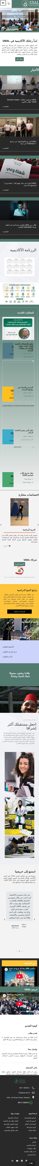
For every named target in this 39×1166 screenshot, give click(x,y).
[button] (36, 10)
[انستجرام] (12, 1160)
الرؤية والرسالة (31, 1127)
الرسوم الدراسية (31, 1121)
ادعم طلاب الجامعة (30, 1151)
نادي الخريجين (31, 1155)
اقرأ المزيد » (5, 106)
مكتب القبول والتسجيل (11, 1130)
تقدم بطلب (32, 1033)
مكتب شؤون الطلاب (12, 1127)
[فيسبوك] (26, 1160)
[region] (19, 20)
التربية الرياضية (29, 530)
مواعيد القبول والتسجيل (11, 1124)
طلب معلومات (31, 1148)
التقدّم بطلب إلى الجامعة (10, 1121)
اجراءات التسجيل (13, 1118)
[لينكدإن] (22, 1160)
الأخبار (35, 70)
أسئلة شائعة (32, 1130)
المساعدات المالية (19, 612)
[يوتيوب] (17, 1160)
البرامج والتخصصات (30, 1118)
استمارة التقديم (31, 1145)
